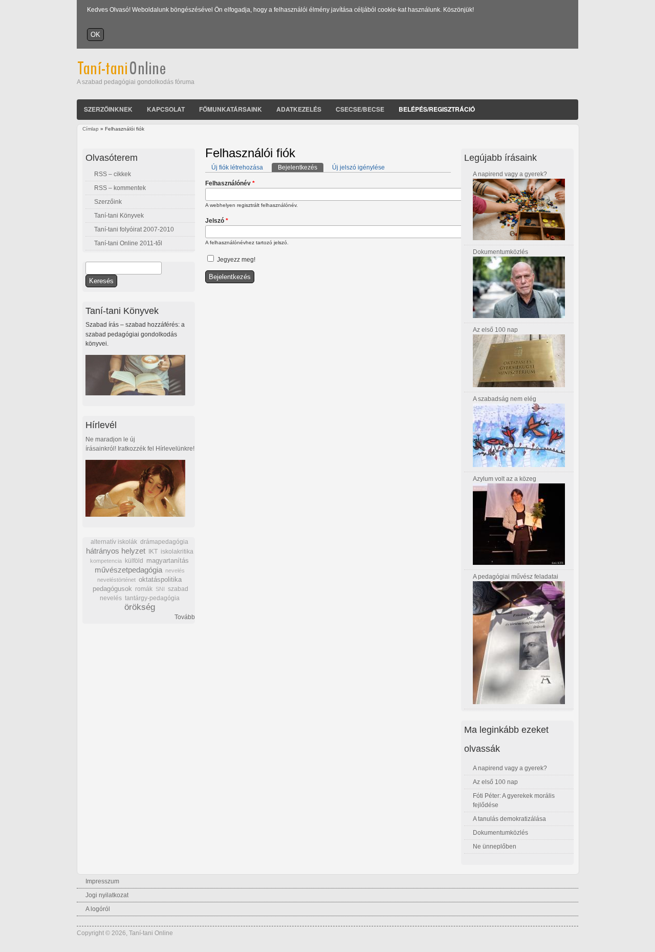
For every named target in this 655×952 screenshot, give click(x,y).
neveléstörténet (116, 580)
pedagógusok (112, 589)
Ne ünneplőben (494, 846)
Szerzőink (108, 201)
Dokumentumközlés (500, 252)
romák (143, 589)
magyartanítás (167, 560)
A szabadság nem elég (504, 399)
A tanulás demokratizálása (509, 818)
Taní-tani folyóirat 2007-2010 (134, 229)
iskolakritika (177, 551)
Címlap (90, 129)
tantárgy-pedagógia (152, 598)
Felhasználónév (230, 183)
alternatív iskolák (114, 541)
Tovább (184, 617)
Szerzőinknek (108, 109)
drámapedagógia (164, 541)
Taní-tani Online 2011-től (128, 243)
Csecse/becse (360, 109)
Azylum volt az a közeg (504, 478)
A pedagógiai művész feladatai (515, 576)
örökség (139, 607)
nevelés (175, 570)
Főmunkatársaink (230, 109)
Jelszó (216, 220)
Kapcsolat (166, 109)
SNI (160, 589)
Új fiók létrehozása (237, 167)
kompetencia (106, 561)
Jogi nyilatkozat (106, 895)
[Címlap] (135, 72)
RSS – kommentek (120, 188)
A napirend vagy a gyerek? (510, 174)
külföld (134, 560)
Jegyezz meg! (236, 259)
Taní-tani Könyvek (119, 215)
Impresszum (102, 881)
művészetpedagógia (128, 569)
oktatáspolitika (160, 579)
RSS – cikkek (112, 174)
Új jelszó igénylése (358, 167)
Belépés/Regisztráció (437, 109)
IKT (153, 551)
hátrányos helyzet (115, 550)
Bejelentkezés (300, 167)
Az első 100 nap (495, 329)
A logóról (97, 909)
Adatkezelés (298, 109)
